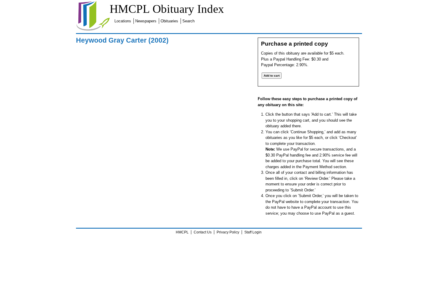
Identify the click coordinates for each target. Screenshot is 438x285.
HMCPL (182, 232)
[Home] (93, 29)
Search (188, 21)
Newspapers (145, 21)
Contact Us (203, 232)
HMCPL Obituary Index (167, 8)
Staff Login (253, 232)
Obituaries (169, 21)
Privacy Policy (228, 232)
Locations (122, 21)
